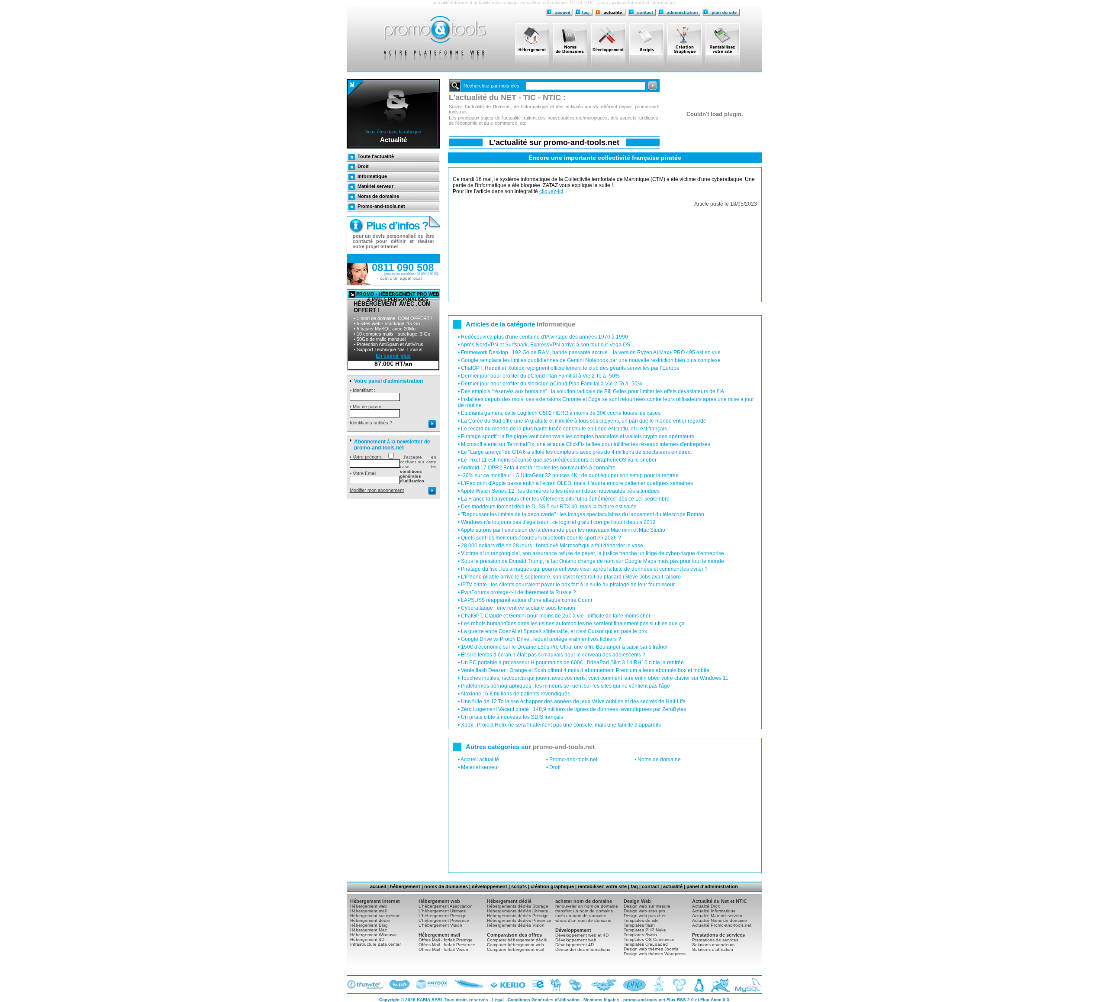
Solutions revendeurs (713, 944)
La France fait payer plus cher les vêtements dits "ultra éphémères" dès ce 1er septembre (565, 499)
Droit (363, 166)
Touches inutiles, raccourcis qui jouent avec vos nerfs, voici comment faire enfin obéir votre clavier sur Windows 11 (594, 678)
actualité (673, 886)
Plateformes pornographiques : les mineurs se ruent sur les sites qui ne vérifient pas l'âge (565, 686)
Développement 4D (574, 944)
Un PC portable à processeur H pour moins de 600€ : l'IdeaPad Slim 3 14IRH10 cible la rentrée (572, 662)
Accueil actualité (480, 759)
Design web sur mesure (647, 906)
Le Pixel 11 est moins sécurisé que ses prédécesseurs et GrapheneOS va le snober (559, 460)
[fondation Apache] (468, 984)
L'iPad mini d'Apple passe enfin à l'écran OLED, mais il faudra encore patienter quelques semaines (577, 483)
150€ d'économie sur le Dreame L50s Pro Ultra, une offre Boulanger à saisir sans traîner (564, 647)
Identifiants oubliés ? (371, 422)
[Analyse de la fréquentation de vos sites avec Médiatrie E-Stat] (536, 984)
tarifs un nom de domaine (580, 915)
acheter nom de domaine (583, 901)
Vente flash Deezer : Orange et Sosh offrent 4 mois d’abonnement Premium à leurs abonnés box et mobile (585, 670)
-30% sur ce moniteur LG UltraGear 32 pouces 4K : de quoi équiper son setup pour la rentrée (570, 475)
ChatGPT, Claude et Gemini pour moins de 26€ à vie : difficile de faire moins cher (556, 616)
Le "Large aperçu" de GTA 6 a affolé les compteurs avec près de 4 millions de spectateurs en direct (576, 452)
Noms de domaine (378, 196)
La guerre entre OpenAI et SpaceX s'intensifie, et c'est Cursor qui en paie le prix (554, 631)
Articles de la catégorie (520, 324)
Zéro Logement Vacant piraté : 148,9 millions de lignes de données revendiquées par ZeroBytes (573, 709)
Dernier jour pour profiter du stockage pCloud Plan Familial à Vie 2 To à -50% (551, 384)
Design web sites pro (644, 910)
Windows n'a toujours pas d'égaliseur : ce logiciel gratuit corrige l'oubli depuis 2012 (558, 522)
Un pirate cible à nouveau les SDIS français (512, 717)
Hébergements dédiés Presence (519, 920)
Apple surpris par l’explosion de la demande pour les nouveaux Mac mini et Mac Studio (563, 530)
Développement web (575, 939)
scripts (519, 886)
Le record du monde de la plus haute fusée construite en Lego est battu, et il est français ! (565, 429)
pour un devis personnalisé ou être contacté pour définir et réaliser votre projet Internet (393, 241)
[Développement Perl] (555, 984)
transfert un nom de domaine (584, 910)
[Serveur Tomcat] (718, 984)
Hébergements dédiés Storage (517, 906)
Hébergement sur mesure (375, 915)
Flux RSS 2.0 (680, 999)
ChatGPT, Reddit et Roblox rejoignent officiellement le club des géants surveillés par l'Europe (570, 368)
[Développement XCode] (677, 984)
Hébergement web (368, 906)
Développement (573, 930)
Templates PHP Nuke (645, 930)
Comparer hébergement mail (515, 949)
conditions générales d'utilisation (412, 476)
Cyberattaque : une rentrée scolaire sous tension (518, 608)
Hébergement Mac (368, 930)
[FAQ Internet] (584, 12)
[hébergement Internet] (534, 39)
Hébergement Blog (369, 925)
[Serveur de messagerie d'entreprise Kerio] (506, 984)
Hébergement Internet (375, 901)
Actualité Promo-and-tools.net (721, 925)
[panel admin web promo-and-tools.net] (679, 12)
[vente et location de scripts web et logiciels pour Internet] (648, 39)
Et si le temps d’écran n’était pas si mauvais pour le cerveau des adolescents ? (553, 655)
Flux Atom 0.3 (714, 999)
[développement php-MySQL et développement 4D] (610, 39)
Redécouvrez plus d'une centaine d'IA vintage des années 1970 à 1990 (544, 337)
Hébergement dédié (370, 920)
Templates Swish (640, 934)
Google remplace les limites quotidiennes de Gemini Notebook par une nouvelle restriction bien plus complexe (591, 360)
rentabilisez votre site (602, 886)
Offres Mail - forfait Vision (443, 949)
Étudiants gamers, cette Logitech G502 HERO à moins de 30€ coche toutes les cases (560, 413)
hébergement (405, 886)
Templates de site (641, 920)
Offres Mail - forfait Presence (447, 944)
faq (634, 886)
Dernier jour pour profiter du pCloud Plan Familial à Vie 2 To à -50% (540, 376)
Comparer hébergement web (515, 944)
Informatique (372, 176)
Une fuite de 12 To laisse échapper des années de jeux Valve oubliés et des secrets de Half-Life (573, 701)
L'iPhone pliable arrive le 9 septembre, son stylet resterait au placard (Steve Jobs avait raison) (571, 577)
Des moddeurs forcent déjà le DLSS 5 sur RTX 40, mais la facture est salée (549, 507)
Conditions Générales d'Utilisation (544, 999)
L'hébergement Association (446, 906)
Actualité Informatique (714, 910)
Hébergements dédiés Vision (515, 925)
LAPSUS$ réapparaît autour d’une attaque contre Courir (527, 600)
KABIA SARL (430, 999)
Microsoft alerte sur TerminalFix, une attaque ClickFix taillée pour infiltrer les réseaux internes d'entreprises (585, 444)
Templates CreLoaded (646, 944)
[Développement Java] (657, 984)
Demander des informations (582, 949)
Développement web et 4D (582, 935)
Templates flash (639, 925)
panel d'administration (712, 886)
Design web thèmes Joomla (651, 949)
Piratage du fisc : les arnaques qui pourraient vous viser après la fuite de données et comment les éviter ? (584, 569)
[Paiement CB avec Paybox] (432, 984)
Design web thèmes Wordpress (655, 953)
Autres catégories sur (530, 746)
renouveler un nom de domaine (586, 906)
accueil (378, 886)
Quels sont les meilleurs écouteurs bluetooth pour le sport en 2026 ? (541, 538)
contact (650, 886)
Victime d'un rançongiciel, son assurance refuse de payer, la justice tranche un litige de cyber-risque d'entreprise (592, 553)
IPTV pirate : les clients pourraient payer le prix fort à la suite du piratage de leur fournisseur (568, 585)
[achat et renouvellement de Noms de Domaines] (572, 39)
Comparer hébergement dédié (517, 939)
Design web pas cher (645, 915)
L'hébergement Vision (440, 925)
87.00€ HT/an (393, 363)
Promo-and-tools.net (381, 206)
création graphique (552, 886)
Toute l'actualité (376, 156)
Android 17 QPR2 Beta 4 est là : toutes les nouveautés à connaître (538, 468)
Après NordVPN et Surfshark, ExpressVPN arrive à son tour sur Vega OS (545, 345)
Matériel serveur (375, 186)
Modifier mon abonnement (377, 490)
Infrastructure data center (375, 944)
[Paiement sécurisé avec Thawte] (366, 984)
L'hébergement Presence (444, 920)
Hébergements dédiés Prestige (518, 915)
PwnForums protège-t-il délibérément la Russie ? (518, 592)
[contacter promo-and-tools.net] (642, 12)
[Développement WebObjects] (574, 984)
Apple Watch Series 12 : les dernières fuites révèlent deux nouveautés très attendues (560, 491)
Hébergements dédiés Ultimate (517, 910)
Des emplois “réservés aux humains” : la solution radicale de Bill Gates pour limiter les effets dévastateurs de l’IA (592, 391)
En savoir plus (393, 356)
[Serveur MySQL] (745, 984)
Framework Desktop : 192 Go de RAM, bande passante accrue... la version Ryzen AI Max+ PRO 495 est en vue (591, 352)
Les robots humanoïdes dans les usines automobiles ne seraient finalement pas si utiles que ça (573, 624)
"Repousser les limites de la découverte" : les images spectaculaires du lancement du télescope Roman (582, 514)
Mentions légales (601, 999)
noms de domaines (446, 886)
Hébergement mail (368, 910)
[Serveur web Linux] (697, 984)
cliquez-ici (551, 191)
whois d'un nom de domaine (583, 920)
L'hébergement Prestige (443, 915)
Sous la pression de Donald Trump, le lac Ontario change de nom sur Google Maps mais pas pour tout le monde (592, 561)
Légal (498, 999)
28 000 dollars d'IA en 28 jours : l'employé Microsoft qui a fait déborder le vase (552, 546)
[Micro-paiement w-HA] (399, 984)
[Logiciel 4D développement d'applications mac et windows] (601, 984)
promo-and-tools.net (644, 999)
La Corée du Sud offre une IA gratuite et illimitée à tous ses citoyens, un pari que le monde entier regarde (583, 421)
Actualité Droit (706, 906)
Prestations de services (718, 934)
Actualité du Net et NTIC (719, 901)
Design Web (637, 901)
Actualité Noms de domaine (719, 920)
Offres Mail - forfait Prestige (446, 939)
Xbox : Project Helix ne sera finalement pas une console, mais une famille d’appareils (561, 725)
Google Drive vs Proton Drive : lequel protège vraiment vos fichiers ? (541, 639)
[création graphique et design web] (686, 39)
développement (489, 886)
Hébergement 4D (367, 939)
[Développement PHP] (633, 984)
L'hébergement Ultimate (442, 910)
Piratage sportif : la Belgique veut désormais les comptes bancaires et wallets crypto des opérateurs (577, 436)
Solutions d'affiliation (712, 949)
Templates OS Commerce (649, 939)
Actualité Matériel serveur (717, 915)
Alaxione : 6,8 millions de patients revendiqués (515, 694)
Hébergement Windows (373, 934)
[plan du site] (721, 12)
